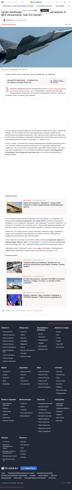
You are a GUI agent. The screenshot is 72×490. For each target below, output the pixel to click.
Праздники (59, 399)
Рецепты (23, 438)
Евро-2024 (59, 344)
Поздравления (61, 393)
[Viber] (51, 2)
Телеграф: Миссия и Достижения (35, 478)
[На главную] (36, 2)
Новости (5, 328)
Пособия (23, 353)
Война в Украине (8, 399)
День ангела (60, 417)
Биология (6, 377)
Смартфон (6, 384)
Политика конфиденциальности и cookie (21, 473)
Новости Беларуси (44, 387)
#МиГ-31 (29, 310)
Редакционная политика (45, 473)
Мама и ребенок (26, 371)
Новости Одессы (8, 341)
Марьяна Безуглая (44, 428)
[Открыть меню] (2, 2)
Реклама (33, 475)
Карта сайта (18, 478)
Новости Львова (8, 344)
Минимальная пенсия (10, 456)
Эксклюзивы (59, 6)
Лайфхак (59, 387)
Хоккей (58, 341)
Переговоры (7, 411)
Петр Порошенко (43, 422)
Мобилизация (25, 399)
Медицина (24, 344)
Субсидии (24, 341)
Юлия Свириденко (44, 431)
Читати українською (8, 24)
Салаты (23, 454)
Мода (58, 377)
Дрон (4, 381)
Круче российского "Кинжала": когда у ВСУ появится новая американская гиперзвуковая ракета (43, 205)
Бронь (23, 406)
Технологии (6, 371)
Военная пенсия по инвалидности (9, 452)
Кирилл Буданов (43, 419)
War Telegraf (27, 200)
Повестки (24, 403)
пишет (54, 130)
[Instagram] (62, 2)
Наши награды (43, 475)
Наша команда (6, 478)
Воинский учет (25, 416)
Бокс (57, 335)
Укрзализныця (43, 349)
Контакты (54, 475)
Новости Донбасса (9, 355)
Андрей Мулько (10, 20)
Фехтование (60, 347)
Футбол (58, 331)
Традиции (59, 411)
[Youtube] (57, 2)
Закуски (23, 457)
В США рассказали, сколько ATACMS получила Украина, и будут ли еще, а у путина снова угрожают (43, 281)
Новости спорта (62, 328)
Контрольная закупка (44, 6)
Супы (22, 448)
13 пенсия (6, 441)
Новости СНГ (42, 381)
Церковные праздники (60, 404)
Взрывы (5, 408)
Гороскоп (59, 371)
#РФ (17, 310)
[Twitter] (59, 2)
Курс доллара (42, 346)
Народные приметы (62, 408)
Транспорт (41, 337)
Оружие (5, 414)
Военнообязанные (27, 413)
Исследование (25, 384)
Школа (23, 347)
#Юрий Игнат (38, 310)
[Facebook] (48, 2)
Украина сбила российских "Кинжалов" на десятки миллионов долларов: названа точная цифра (43, 264)
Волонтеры (6, 417)
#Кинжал (23, 310)
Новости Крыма (8, 358)
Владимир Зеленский (45, 403)
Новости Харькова (9, 335)
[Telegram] (54, 2)
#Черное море (10, 310)
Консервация (25, 445)
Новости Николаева (9, 361)
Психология (24, 381)
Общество (23, 328)
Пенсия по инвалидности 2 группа (8, 446)
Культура (59, 384)
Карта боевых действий (7, 404)
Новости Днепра (8, 338)
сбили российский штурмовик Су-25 (44, 250)
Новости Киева (8, 331)
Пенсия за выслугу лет (9, 460)
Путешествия (60, 381)
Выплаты (24, 338)
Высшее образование (28, 350)
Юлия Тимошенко (44, 425)
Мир (39, 368)
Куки (35, 10)
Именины (59, 420)
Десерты (23, 451)
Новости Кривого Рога (8, 351)
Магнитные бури (61, 390)
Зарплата (24, 331)
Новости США (43, 374)
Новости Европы (43, 371)
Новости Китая (43, 384)
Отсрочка (24, 409)
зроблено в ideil (66, 482)
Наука (3, 368)
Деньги (40, 334)
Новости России (43, 377)
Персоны (41, 399)
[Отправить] (22, 2)
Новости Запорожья (9, 347)
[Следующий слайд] (70, 6)
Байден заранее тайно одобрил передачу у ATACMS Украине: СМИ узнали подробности (42, 296)
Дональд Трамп (43, 406)
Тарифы (41, 343)
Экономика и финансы (42, 329)
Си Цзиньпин (42, 409)
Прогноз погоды (26, 356)
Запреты (59, 414)
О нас (3, 473)
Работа (23, 335)
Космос (5, 374)
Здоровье (23, 368)
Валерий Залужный (44, 416)
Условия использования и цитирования (14, 475)
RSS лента (52, 478)
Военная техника (8, 420)
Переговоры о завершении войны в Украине (18, 6)
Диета (22, 377)
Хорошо (44, 10)
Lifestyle (58, 368)
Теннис (58, 338)
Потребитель (60, 374)
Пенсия (4, 438)
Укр (69, 2)
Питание (23, 374)
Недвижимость (43, 340)
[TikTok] (64, 2)
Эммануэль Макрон (44, 413)
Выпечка (23, 441)
